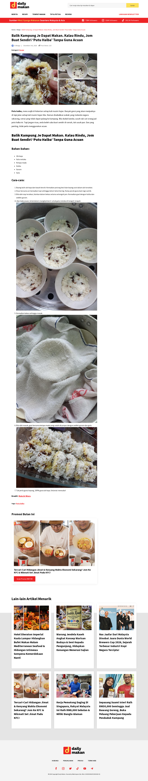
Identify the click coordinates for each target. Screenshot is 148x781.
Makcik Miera (25, 496)
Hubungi (55, 761)
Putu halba (20, 503)
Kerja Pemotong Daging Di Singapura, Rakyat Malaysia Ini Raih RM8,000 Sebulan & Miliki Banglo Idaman (73, 708)
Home (13, 30)
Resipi (25, 14)
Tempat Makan (38, 14)
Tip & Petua (55, 14)
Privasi (80, 761)
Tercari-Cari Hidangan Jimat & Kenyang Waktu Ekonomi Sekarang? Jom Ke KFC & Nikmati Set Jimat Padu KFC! (52, 571)
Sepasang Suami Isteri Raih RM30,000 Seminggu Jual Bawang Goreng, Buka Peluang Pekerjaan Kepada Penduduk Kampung (115, 710)
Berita (15, 14)
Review (68, 14)
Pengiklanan (68, 761)
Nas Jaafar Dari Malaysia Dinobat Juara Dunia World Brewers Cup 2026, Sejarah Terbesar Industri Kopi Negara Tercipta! (115, 642)
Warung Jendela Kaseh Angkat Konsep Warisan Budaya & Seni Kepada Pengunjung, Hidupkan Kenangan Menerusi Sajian (72, 642)
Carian (132, 5)
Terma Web (92, 761)
